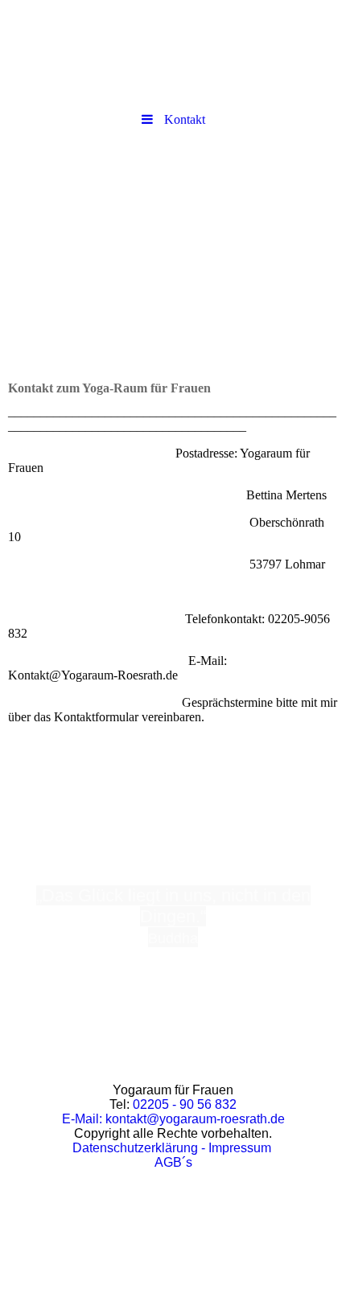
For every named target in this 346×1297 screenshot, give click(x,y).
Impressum (238, 1148)
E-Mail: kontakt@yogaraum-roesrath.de (173, 1119)
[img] (173, 52)
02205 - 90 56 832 (185, 1104)
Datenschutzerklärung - (138, 1148)
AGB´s (173, 1162)
